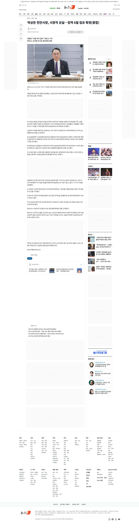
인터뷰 (65, 482)
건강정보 (55, 484)
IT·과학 (32, 470)
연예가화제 (66, 472)
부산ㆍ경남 (66, 460)
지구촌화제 (55, 460)
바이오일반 (44, 478)
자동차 (109, 446)
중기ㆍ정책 (110, 448)
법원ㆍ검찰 (33, 442)
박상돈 (29, 258)
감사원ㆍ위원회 (23, 444)
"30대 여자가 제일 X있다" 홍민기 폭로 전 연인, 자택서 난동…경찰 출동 (104, 240)
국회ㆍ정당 (22, 442)
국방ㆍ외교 (77, 440)
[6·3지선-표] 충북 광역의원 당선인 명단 (39, 336)
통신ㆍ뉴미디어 (34, 474)
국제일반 (55, 462)
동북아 (54, 440)
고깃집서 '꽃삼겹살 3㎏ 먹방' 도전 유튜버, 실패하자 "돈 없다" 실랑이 (103, 254)
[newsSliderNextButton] (110, 59)
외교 (76, 438)
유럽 (54, 446)
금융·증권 (100, 438)
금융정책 (99, 442)
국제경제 (55, 452)
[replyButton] (21, 29)
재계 (109, 442)
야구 (76, 472)
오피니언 (91, 359)
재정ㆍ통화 (44, 442)
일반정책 (21, 474)
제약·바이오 (44, 474)
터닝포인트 (110, 480)
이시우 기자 (33, 28)
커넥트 (115, 5)
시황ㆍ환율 (99, 450)
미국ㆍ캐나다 (56, 442)
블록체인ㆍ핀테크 (101, 454)
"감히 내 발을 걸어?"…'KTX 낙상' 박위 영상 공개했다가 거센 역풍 (104, 262)
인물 (31, 454)
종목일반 (77, 486)
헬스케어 (44, 476)
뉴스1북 (110, 482)
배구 (76, 480)
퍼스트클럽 (110, 484)
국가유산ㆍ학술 (56, 478)
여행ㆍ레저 (55, 486)
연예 (89, 146)
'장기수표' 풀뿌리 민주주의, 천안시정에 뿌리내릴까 (42, 329)
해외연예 (66, 480)
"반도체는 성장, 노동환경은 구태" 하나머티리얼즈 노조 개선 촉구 (38, 270)
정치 (20, 438)
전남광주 (66, 456)
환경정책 (44, 452)
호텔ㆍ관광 (110, 458)
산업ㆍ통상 (44, 444)
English (80, 8)
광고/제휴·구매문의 (65, 504)
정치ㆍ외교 (88, 440)
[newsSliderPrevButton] (106, 59)
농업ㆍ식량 (44, 450)
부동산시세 (22, 478)
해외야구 (77, 474)
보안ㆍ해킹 (33, 480)
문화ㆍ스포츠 (89, 448)
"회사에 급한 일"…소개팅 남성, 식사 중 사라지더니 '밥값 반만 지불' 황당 (104, 247)
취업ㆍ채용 (110, 460)
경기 (65, 444)
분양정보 (21, 476)
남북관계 (88, 450)
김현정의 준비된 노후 (100, 362)
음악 (65, 478)
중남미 (54, 450)
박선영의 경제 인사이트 (100, 389)
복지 (31, 446)
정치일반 (21, 446)
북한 (87, 438)
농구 (76, 482)
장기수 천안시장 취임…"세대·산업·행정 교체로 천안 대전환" (44, 331)
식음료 (109, 456)
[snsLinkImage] (109, 519)
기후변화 (55, 454)
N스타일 (66, 484)
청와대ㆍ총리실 (23, 440)
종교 (54, 476)
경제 (43, 438)
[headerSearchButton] (25, 5)
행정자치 (66, 440)
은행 (98, 444)
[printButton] (21, 38)
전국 (28, 18)
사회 (31, 438)
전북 (65, 454)
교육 (31, 444)
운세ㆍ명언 (55, 488)
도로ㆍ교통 (55, 490)
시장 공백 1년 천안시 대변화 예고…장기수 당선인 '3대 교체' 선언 (46, 334)
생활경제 (110, 452)
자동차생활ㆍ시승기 (57, 494)
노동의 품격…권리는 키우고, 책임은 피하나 (102, 383)
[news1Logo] (25, 513)
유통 (109, 450)
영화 (65, 476)
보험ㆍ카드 (99, 446)
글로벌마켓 (99, 474)
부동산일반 (22, 472)
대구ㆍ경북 (66, 458)
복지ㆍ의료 (44, 472)
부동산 (21, 470)
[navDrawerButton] (20, 5)
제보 (119, 5)
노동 (31, 448)
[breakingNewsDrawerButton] (23, 5)
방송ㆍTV (66, 474)
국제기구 (55, 456)
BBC (98, 472)
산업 (109, 438)
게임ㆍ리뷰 (33, 482)
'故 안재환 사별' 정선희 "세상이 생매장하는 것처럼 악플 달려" (99, 71)
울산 (65, 462)
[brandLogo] (69, 7)
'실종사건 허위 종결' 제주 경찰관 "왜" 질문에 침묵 (34, 1)
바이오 (43, 470)
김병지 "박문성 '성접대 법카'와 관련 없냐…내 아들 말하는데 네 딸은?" (104, 269)
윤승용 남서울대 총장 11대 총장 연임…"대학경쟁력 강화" (65, 270)
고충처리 (84, 504)
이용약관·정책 (75, 504)
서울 (65, 442)
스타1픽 (110, 476)
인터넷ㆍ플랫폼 (34, 472)
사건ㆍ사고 (33, 440)
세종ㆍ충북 (66, 450)
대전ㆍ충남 (66, 452)
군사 (87, 442)
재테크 (98, 452)
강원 (65, 448)
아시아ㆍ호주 (56, 444)
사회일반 (32, 458)
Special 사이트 (112, 470)
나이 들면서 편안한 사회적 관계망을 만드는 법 (102, 365)
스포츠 (90, 166)
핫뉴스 (90, 234)
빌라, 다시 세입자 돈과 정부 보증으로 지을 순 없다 (103, 392)
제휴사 (99, 470)
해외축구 (77, 478)
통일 (76, 442)
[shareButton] (21, 24)
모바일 (32, 476)
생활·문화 (55, 470)
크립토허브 (53, 8)
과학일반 (32, 484)
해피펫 (58, 8)
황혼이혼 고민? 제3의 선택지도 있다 (102, 374)
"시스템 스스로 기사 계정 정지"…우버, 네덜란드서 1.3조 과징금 (65, 1)
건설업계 (21, 480)
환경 (31, 450)
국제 (54, 438)
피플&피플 (55, 458)
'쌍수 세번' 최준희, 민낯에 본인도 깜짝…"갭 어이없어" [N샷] (99, 86)
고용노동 (44, 448)
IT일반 (32, 478)
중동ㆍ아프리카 (56, 448)
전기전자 (110, 444)
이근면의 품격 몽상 (99, 380)
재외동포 (77, 444)
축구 (76, 476)
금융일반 (99, 440)
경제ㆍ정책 (44, 440)
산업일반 (110, 440)
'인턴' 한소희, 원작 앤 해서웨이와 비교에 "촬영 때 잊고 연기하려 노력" (100, 1)
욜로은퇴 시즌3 (98, 371)
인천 (65, 446)
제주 (65, 464)
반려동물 (55, 492)
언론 (54, 482)
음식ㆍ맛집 (55, 496)
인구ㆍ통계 (44, 446)
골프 (76, 484)
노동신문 (86, 8)
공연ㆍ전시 (55, 472)
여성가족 (32, 456)
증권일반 (99, 448)
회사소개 (55, 504)
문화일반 (55, 480)
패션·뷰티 (110, 454)
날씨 (31, 452)
